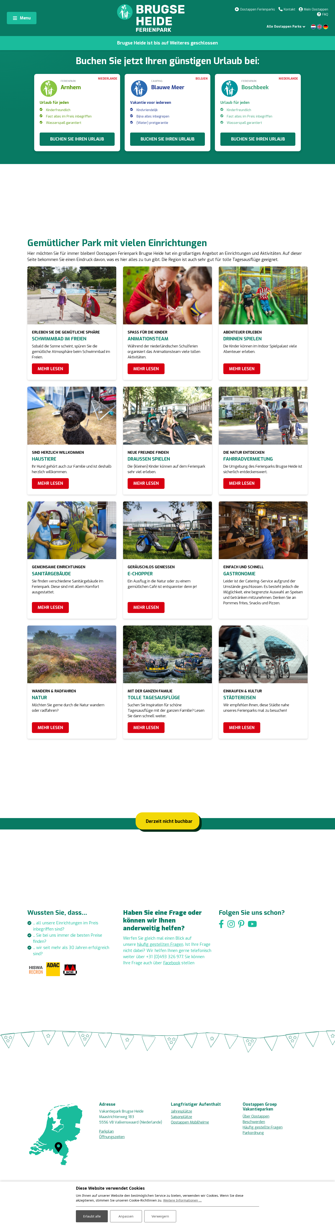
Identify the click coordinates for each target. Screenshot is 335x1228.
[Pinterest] (241, 924)
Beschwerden (254, 1121)
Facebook (171, 963)
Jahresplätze (181, 1111)
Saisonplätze (181, 1116)
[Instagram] (231, 924)
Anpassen (126, 1216)
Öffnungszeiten (112, 1136)
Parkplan (106, 1131)
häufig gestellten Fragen (160, 944)
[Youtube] (252, 924)
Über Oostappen (256, 1116)
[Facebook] (221, 924)
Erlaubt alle (92, 1216)
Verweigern (160, 1216)
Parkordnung (253, 1132)
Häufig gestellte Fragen (263, 1127)
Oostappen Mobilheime (190, 1122)
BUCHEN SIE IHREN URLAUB (77, 139)
